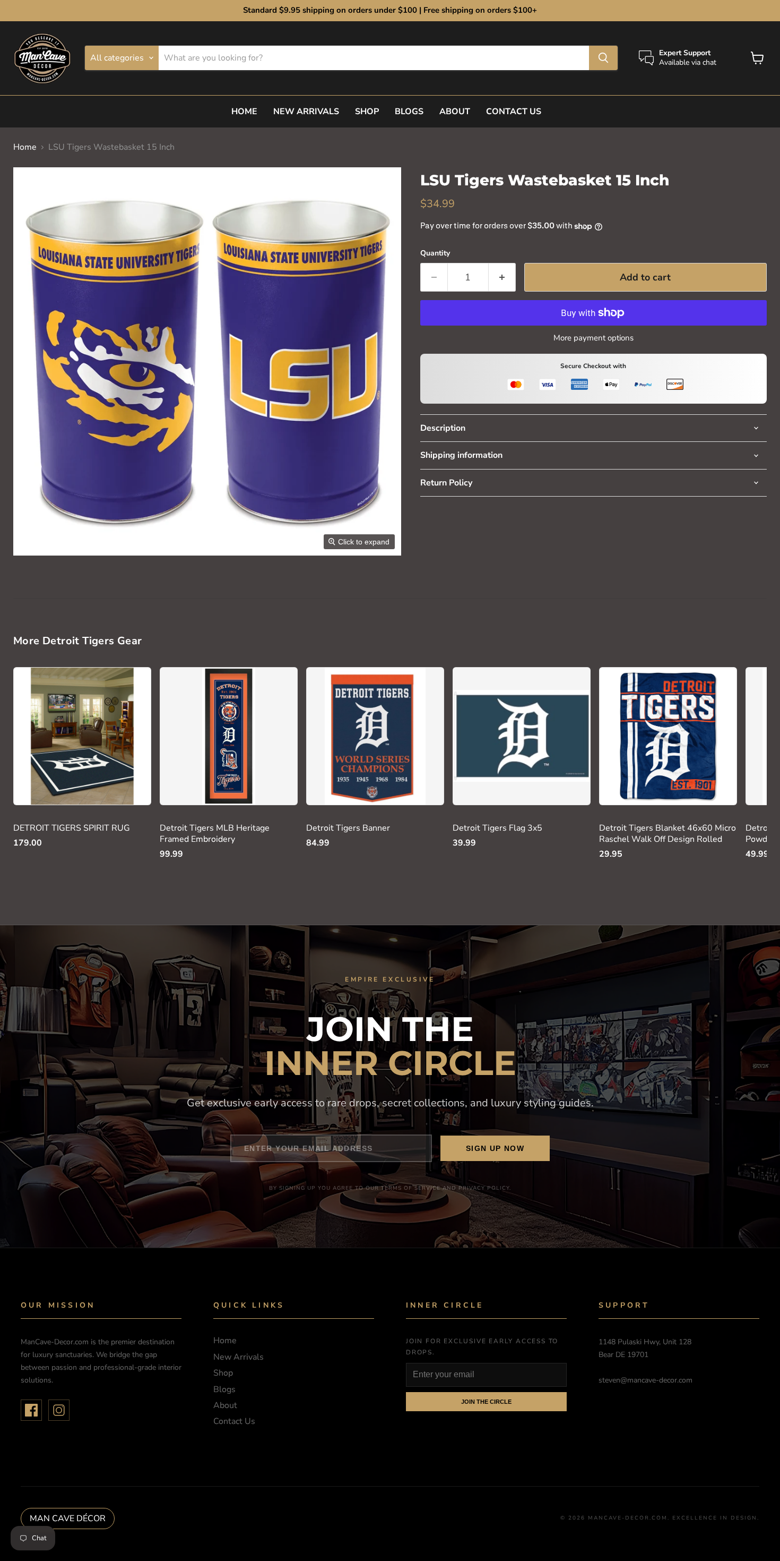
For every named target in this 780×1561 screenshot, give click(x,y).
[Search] (603, 58)
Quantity (435, 253)
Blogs (409, 111)
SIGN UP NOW (495, 1148)
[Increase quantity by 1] (502, 277)
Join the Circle (486, 1401)
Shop (367, 111)
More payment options (593, 338)
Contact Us (513, 111)
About (454, 111)
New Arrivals (306, 111)
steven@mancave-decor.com (645, 1380)
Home (244, 111)
